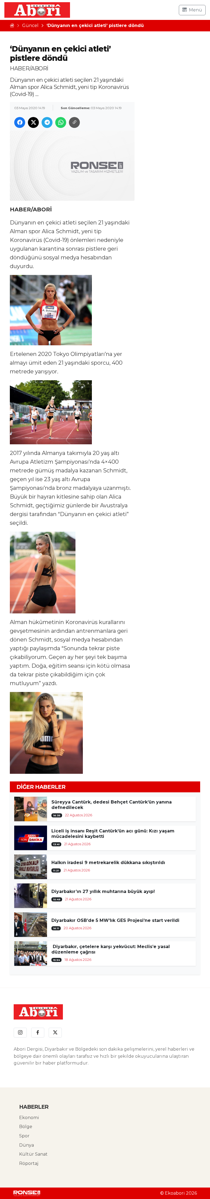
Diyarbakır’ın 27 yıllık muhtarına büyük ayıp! (103, 891)
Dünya (26, 1145)
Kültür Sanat (33, 1154)
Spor (24, 1135)
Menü (195, 10)
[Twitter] (55, 1033)
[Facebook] (37, 1033)
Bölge (25, 1126)
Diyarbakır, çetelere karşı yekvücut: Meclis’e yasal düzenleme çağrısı (110, 949)
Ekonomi (29, 1117)
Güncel (30, 25)
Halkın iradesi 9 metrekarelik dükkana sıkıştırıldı (108, 862)
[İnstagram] (20, 1033)
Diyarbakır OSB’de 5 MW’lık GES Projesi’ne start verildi (115, 920)
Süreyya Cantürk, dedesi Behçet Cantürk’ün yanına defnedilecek (111, 804)
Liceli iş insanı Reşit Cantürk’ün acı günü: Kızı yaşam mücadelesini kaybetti (112, 833)
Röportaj (28, 1163)
